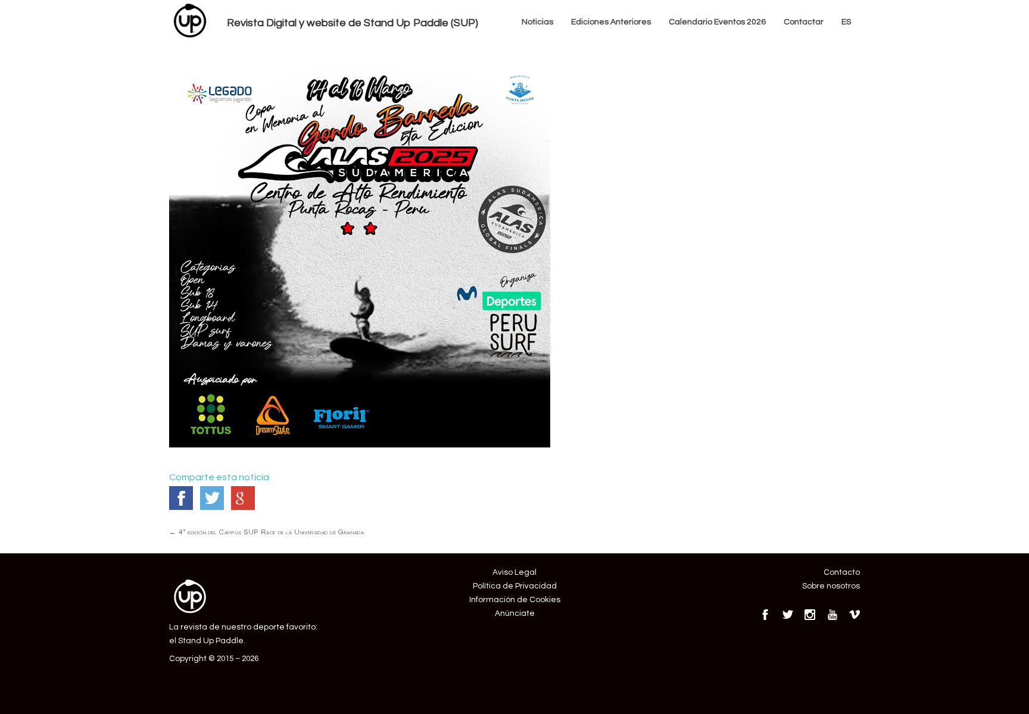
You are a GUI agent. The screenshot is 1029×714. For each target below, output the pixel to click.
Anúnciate (515, 613)
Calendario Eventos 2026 (717, 22)
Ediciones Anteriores (611, 22)
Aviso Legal (514, 572)
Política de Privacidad (515, 586)
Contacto (842, 572)
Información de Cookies (514, 600)
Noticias (537, 22)
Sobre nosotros (831, 586)
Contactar (804, 22)
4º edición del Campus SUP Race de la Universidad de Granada (266, 532)
